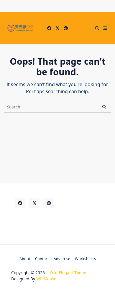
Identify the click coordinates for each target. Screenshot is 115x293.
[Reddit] (66, 28)
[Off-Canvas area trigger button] (105, 28)
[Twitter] (57, 28)
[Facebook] (49, 28)
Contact (42, 258)
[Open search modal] (97, 28)
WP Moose (46, 279)
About (24, 258)
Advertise (62, 258)
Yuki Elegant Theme (69, 272)
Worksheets (85, 258)
